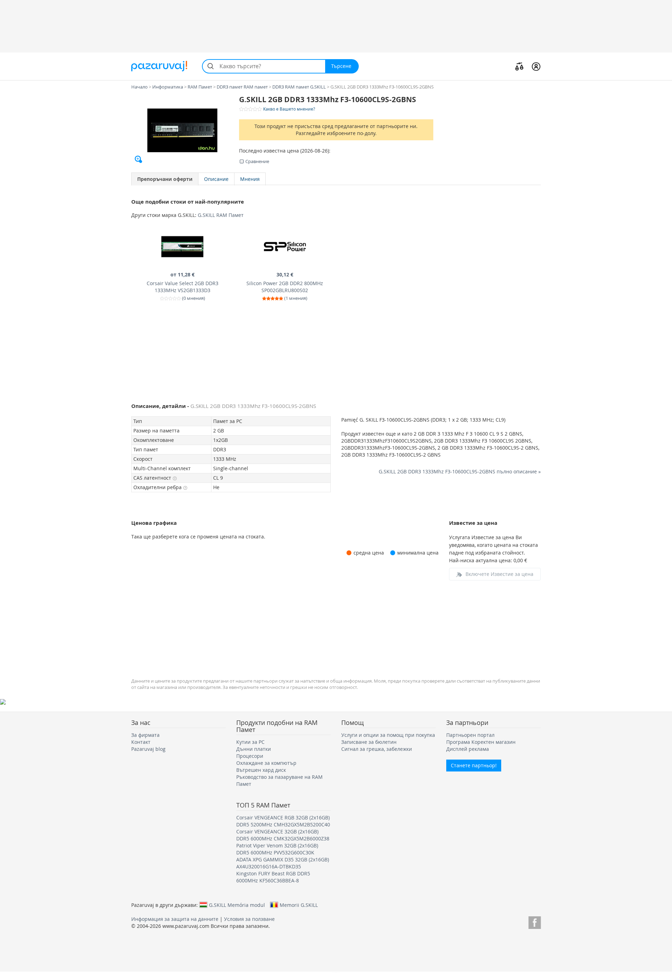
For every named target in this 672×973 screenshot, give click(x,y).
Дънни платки (253, 749)
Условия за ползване (249, 919)
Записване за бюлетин (369, 742)
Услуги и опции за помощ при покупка (388, 735)
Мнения (250, 179)
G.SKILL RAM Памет (221, 215)
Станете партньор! (474, 765)
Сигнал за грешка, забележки (376, 749)
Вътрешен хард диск (261, 770)
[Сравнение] (519, 66)
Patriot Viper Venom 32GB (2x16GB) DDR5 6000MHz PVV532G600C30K (277, 849)
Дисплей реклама (467, 749)
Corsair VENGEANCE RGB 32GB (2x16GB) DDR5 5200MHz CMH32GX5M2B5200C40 (283, 821)
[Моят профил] (536, 66)
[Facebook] (534, 921)
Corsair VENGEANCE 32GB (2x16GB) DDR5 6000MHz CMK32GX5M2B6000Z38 (282, 835)
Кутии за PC (250, 742)
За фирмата (145, 735)
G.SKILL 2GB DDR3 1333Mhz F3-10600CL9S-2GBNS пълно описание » (460, 471)
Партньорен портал (470, 735)
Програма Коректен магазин (481, 742)
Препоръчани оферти (164, 179)
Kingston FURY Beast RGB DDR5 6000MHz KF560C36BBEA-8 (273, 877)
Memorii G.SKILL (299, 905)
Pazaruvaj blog (148, 749)
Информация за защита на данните (174, 919)
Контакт (140, 742)
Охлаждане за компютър (266, 763)
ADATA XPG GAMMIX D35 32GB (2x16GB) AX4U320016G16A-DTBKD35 (282, 863)
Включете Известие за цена (499, 574)
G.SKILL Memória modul (237, 905)
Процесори (249, 756)
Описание (216, 179)
